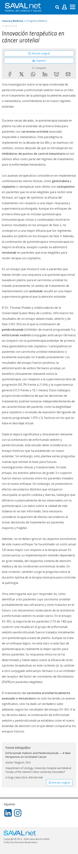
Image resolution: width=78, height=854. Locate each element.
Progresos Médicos (37, 20)
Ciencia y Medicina (12, 20)
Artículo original (41, 53)
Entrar (64, 7)
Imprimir (41, 60)
